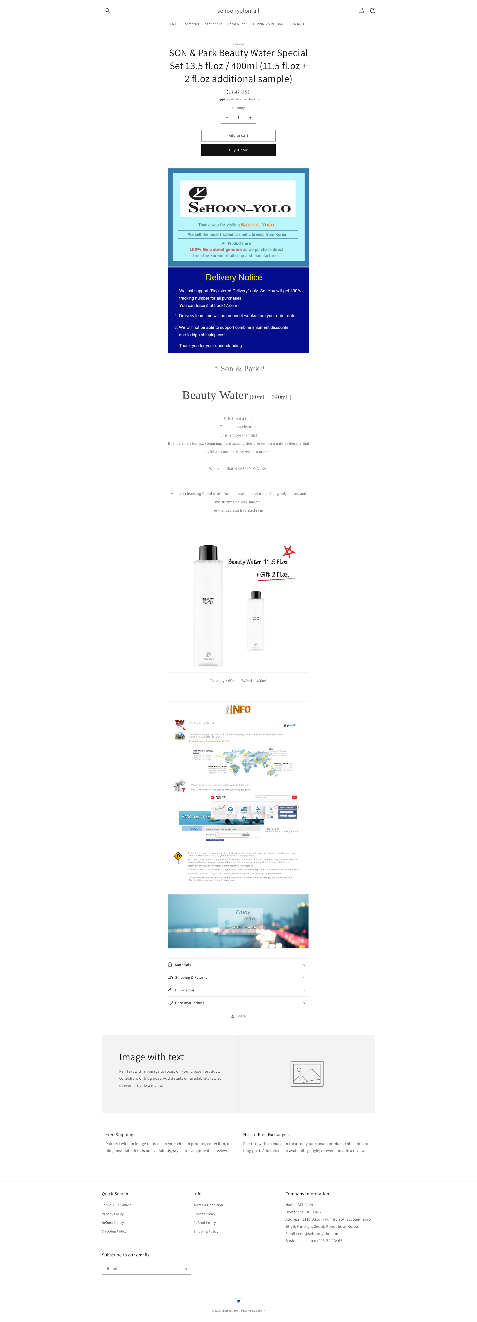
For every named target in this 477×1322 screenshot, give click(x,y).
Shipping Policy (114, 1231)
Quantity (238, 108)
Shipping (222, 99)
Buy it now (238, 149)
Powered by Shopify (253, 1310)
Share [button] (241, 1016)
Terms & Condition (116, 1205)
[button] (107, 10)
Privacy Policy (112, 1214)
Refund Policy (113, 1222)
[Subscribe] (185, 1269)
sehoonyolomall (231, 1310)
